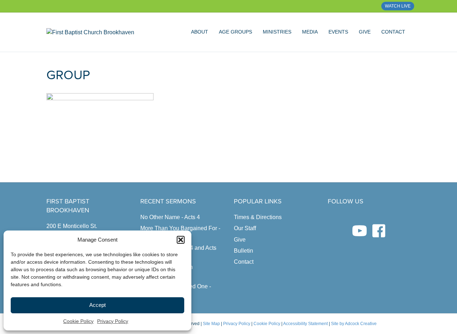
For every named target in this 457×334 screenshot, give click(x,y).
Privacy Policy (112, 321)
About (199, 32)
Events (338, 32)
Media (310, 32)
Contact (393, 32)
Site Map (211, 323)
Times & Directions (258, 217)
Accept (97, 305)
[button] (180, 239)
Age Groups (235, 32)
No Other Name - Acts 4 (170, 217)
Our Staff (245, 228)
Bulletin (243, 251)
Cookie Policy (78, 321)
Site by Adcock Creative (353, 323)
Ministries (277, 32)
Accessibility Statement (305, 323)
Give (365, 32)
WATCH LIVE (398, 6)
